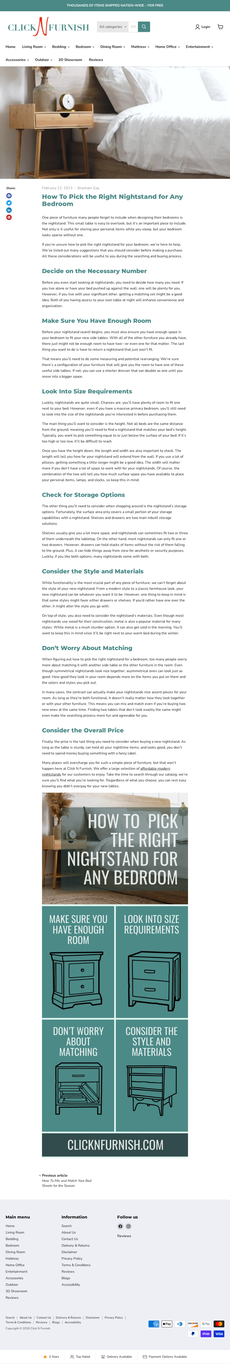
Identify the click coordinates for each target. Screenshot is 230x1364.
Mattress (139, 46)
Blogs (66, 1278)
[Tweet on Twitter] (9, 203)
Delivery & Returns (76, 1245)
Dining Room (111, 46)
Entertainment (198, 46)
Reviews (96, 59)
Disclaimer (69, 1252)
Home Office (166, 46)
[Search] (144, 27)
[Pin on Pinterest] (9, 217)
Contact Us (70, 1239)
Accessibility (71, 1284)
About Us (69, 1232)
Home (10, 46)
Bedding (59, 46)
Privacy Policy (72, 1258)
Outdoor (42, 59)
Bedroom (84, 46)
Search (67, 1226)
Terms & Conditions (76, 1265)
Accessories (16, 59)
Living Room (33, 46)
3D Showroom (70, 59)
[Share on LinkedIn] (9, 210)
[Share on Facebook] (9, 195)
